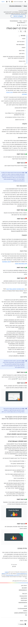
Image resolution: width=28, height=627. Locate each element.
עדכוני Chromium (23, 596)
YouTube (25, 610)
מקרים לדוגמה (24, 598)
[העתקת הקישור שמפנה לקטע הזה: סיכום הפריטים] (16, 137)
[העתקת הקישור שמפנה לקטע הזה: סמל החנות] (18, 251)
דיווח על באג (24, 587)
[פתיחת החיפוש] (9, 1)
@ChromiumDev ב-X (22, 608)
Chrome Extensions (15, 6)
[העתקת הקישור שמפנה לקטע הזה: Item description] (15, 186)
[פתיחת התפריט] (25, 1)
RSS (26, 615)
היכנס (3, 1)
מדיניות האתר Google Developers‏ (12, 575)
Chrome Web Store (21, 22)
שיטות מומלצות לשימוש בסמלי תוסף (15, 289)
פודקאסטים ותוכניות (23, 602)
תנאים (25, 620)
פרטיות (21, 620)
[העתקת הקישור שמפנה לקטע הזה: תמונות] (20, 235)
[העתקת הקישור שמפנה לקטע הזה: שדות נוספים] (16, 548)
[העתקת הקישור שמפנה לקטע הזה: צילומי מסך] (19, 297)
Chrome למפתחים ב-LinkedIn (20, 612)
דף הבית (25, 20)
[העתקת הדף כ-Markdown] (21, 31)
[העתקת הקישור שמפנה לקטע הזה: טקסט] (21, 124)
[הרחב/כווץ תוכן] (19, 36)
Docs (25, 6)
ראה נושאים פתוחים (23, 590)
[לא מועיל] (18, 25)
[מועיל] (20, 25)
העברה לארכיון (24, 600)
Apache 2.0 (4, 573)
